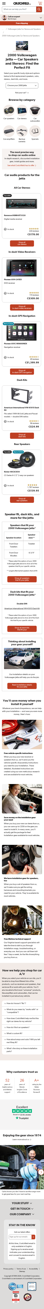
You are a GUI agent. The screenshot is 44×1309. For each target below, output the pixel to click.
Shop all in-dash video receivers (22, 307)
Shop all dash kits (22, 436)
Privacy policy (8, 1269)
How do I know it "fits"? (16, 1003)
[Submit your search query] (39, 9)
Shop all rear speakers (22, 500)
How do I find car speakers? (18, 1027)
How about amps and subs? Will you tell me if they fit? (23, 1041)
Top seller (7, 195)
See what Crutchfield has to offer (21, 166)
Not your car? (21, 93)
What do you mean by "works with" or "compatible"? (22, 1011)
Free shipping (22, 23)
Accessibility (33, 1269)
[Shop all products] (4, 3)
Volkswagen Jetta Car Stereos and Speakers (24, 29)
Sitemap (22, 1271)
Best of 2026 (8, 324)
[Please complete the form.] (33, 1237)
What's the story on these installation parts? (22, 1050)
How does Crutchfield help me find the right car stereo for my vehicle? (23, 1020)
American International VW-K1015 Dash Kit (22, 609)
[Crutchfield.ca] (22, 3)
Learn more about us (21, 1140)
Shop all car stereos (22, 243)
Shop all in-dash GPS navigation (22, 372)
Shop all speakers (22, 579)
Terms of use (21, 1269)
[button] (41, 1172)
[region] (22, 1172)
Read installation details (22, 686)
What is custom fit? (14, 1034)
